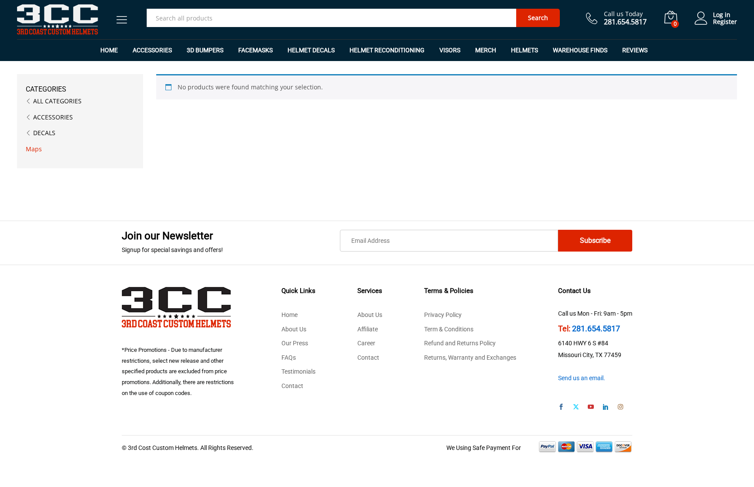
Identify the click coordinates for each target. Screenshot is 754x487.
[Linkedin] (605, 407)
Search (538, 18)
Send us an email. (581, 378)
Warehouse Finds (580, 50)
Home (109, 50)
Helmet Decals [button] (311, 50)
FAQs (288, 357)
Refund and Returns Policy (460, 343)
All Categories (57, 101)
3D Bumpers (205, 50)
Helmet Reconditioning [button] (387, 50)
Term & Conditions (448, 329)
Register (725, 22)
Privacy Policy (443, 314)
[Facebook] (561, 407)
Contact (292, 385)
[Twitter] (576, 407)
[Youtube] (590, 407)
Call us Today (623, 14)
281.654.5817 (596, 328)
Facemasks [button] (255, 50)
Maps (34, 149)
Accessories (53, 117)
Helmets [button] (524, 50)
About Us (293, 329)
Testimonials (298, 371)
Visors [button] (449, 50)
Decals (44, 133)
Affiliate (367, 329)
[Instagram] (620, 407)
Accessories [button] (152, 50)
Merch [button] (485, 50)
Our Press (294, 343)
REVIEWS (635, 50)
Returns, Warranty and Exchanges (470, 357)
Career (366, 343)
